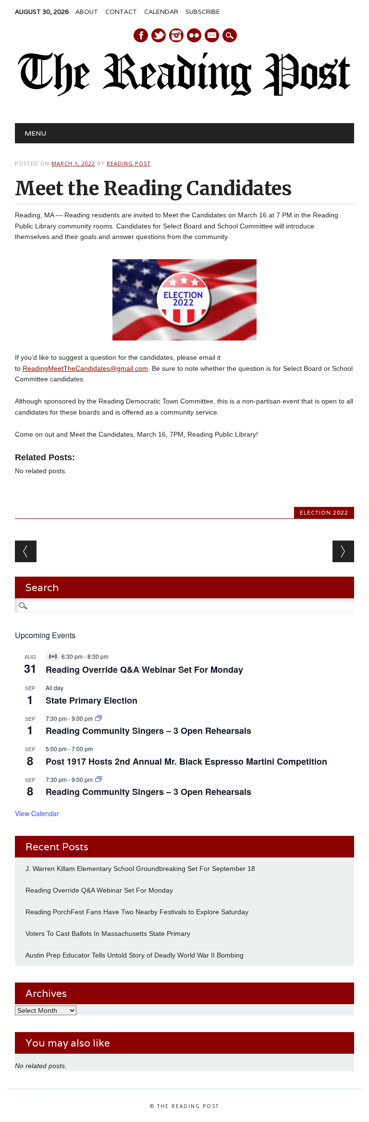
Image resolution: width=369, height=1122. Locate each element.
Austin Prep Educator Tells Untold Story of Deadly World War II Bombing (135, 955)
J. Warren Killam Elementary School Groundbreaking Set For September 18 (140, 868)
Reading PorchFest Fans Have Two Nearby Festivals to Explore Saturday (136, 912)
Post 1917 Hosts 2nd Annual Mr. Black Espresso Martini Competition (186, 761)
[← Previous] (26, 551)
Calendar (161, 12)
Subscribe (202, 12)
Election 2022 (324, 512)
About (86, 12)
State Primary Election (91, 700)
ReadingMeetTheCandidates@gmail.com (85, 368)
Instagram (176, 35)
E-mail (212, 36)
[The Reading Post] (184, 94)
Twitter (158, 35)
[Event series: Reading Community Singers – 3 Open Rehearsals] (98, 718)
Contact (121, 12)
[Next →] (343, 551)
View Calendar (37, 813)
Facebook (141, 35)
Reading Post (129, 163)
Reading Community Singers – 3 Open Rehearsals (148, 730)
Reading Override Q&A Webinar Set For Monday (144, 669)
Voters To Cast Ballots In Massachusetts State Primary (107, 933)
